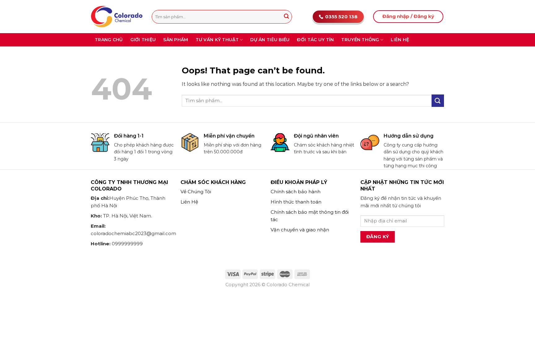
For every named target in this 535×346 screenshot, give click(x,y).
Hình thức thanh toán (296, 202)
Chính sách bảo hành (295, 192)
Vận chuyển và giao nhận (300, 230)
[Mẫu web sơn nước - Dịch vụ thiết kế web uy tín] (116, 16)
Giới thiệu (143, 39)
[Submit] (286, 16)
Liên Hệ (189, 202)
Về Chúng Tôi (196, 192)
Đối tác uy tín (315, 39)
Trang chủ (109, 39)
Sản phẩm (175, 39)
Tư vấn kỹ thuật (217, 39)
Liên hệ (400, 39)
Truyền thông (360, 39)
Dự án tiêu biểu (269, 39)
